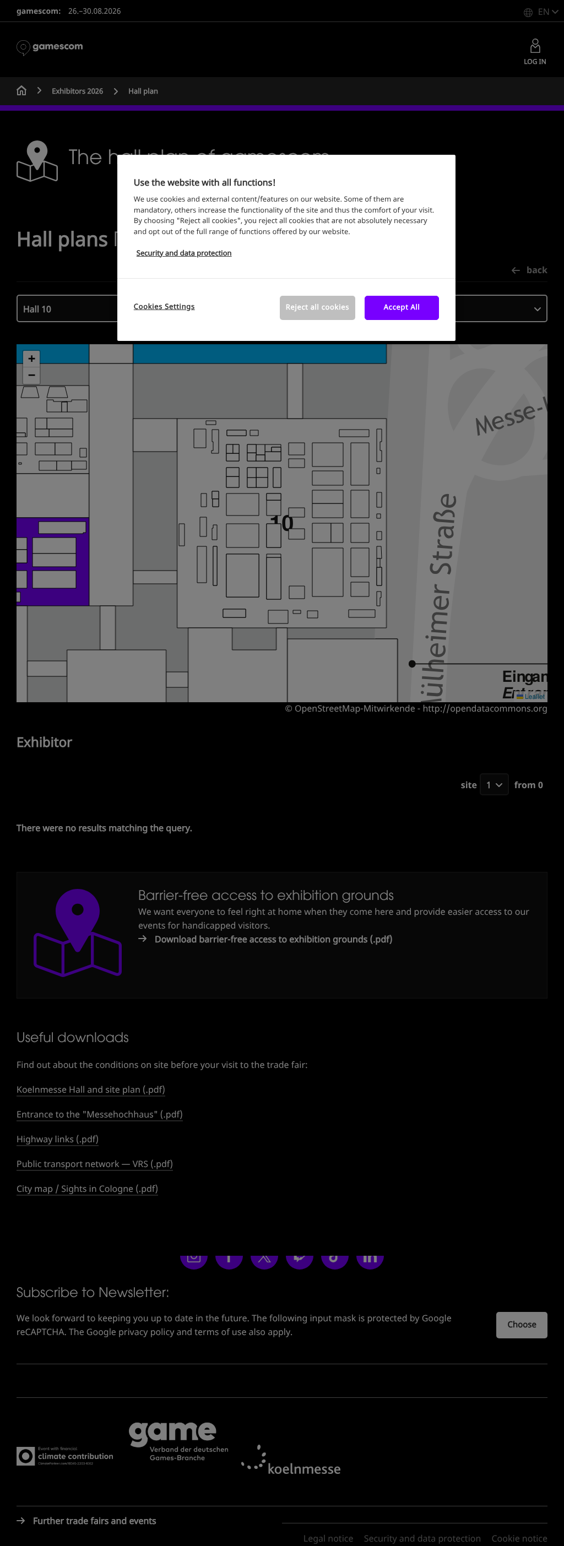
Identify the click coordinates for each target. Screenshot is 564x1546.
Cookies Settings (164, 307)
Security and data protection (184, 253)
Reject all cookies (317, 307)
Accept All (402, 307)
